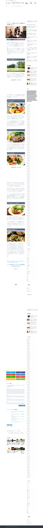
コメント (8, 388)
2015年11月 (28, 245)
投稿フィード (28, 288)
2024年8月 (28, 113)
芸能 (13, 3)
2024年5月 (28, 349)
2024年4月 (28, 119)
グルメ (28, 252)
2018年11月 (28, 188)
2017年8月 (28, 212)
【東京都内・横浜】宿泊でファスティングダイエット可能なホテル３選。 (17, 419)
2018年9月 (28, 191)
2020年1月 (28, 404)
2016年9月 (28, 229)
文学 (27, 263)
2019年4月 (28, 180)
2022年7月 (28, 130)
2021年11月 (28, 138)
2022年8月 (28, 360)
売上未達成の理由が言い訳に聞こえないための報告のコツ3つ (32, 44)
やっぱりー (11, 526)
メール (8, 398)
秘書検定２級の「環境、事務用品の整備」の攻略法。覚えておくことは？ (33, 84)
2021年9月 (28, 141)
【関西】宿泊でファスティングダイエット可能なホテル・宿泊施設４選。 (17, 417)
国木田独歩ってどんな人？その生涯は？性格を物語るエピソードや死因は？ (32, 57)
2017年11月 (28, 207)
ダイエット (9, 409)
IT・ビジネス (22, 3)
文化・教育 (26, 3)
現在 (29, 99)
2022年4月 (28, 133)
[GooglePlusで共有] (16, 39)
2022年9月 (28, 127)
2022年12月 (28, 122)
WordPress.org (29, 291)
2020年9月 (28, 160)
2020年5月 (28, 166)
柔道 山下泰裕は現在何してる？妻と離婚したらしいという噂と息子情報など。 (32, 30)
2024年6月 (28, 116)
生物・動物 (28, 271)
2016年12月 (28, 224)
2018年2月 (28, 202)
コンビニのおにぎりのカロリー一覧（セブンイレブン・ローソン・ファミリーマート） (17, 422)
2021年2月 (28, 152)
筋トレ (13, 409)
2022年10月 (28, 125)
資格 (36, 100)
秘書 (35, 99)
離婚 (30, 101)
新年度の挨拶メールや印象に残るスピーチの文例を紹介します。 (33, 68)
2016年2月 (28, 240)
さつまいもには (20, 148)
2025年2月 (28, 108)
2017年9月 (28, 210)
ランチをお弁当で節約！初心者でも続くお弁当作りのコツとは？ (17, 412)
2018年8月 (28, 193)
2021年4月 (28, 149)
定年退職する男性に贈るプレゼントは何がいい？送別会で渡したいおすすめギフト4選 (32, 80)
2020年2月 (28, 171)
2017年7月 (28, 213)
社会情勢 (35, 3)
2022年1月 (28, 135)
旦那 (30, 98)
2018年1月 (28, 204)
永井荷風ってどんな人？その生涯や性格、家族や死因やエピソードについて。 (32, 41)
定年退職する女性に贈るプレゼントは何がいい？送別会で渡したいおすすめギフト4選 (32, 76)
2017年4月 (28, 218)
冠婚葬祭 (31, 3)
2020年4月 (28, 168)
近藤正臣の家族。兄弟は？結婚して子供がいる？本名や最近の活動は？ (32, 27)
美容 (33, 100)
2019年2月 (28, 415)
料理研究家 (28, 98)
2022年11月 (28, 124)
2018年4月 (28, 199)
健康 (18, 3)
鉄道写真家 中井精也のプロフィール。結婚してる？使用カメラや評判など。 (32, 34)
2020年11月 (28, 157)
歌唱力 (34, 98)
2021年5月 (28, 147)
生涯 (31, 99)
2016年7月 (28, 232)
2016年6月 (28, 234)
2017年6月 (28, 215)
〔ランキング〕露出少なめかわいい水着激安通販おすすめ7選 (17, 414)
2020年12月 (28, 155)
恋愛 (27, 260)
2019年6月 (28, 177)
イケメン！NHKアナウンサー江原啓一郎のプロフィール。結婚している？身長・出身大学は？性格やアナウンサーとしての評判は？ (32, 49)
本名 (32, 98)
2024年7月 (28, 114)
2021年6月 (28, 146)
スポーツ (28, 254)
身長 (27, 101)
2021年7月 (28, 144)
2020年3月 (28, 169)
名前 (8, 395)
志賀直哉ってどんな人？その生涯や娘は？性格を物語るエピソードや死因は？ (32, 60)
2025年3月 (28, 338)
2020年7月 (28, 163)
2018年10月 (28, 190)
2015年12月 (28, 243)
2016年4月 (28, 237)
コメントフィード (29, 289)
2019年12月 (28, 174)
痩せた (33, 99)
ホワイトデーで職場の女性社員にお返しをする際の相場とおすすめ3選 (33, 72)
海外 (27, 268)
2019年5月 (28, 179)
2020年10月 (28, 158)
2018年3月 (28, 201)
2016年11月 (28, 226)
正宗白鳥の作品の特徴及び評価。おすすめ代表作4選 (32, 37)
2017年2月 (28, 221)
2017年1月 (28, 223)
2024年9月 (28, 111)
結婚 (31, 100)
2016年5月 (28, 235)
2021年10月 (28, 371)
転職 (29, 101)
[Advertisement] (21, 13)
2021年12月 (28, 136)
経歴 (29, 100)
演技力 (28, 99)
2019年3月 (28, 182)
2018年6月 (28, 196)
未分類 (28, 266)
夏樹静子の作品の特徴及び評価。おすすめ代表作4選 (32, 53)
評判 (34, 100)
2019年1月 (28, 185)
